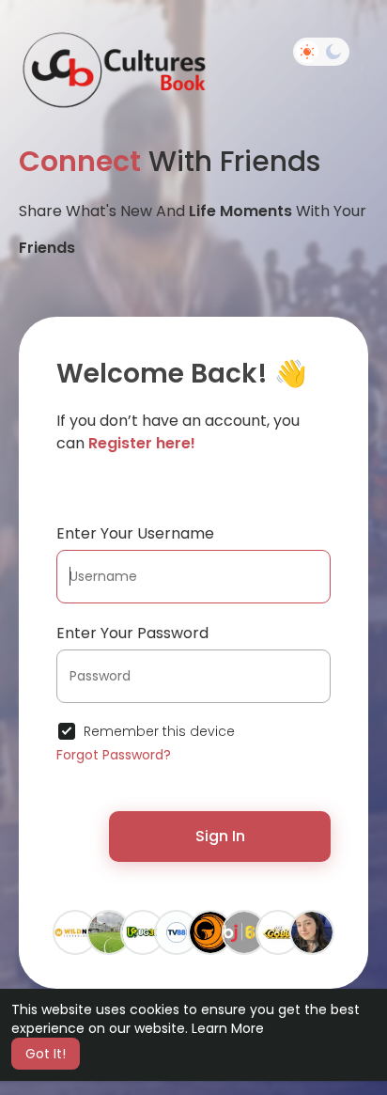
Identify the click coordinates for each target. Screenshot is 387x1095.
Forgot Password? (113, 754)
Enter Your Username (135, 533)
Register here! (141, 443)
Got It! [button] (45, 1053)
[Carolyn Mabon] (312, 931)
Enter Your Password (132, 633)
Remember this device (159, 731)
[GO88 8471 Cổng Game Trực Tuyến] (278, 931)
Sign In (220, 836)
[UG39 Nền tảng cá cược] (142, 931)
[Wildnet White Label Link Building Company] (75, 931)
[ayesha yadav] (109, 931)
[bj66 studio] (244, 931)
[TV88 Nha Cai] (176, 931)
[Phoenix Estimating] (210, 931)
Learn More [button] (228, 1028)
